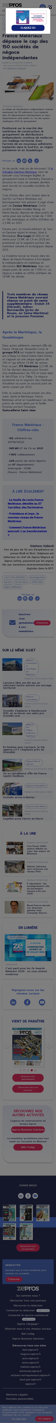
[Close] (50, 8)
